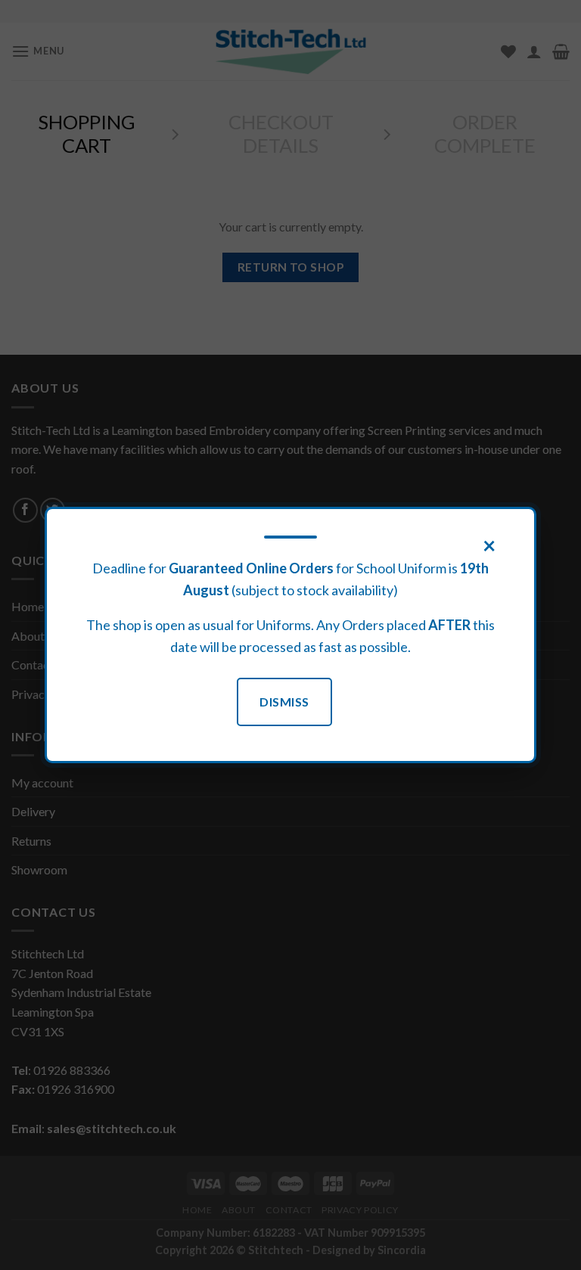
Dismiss (284, 701)
